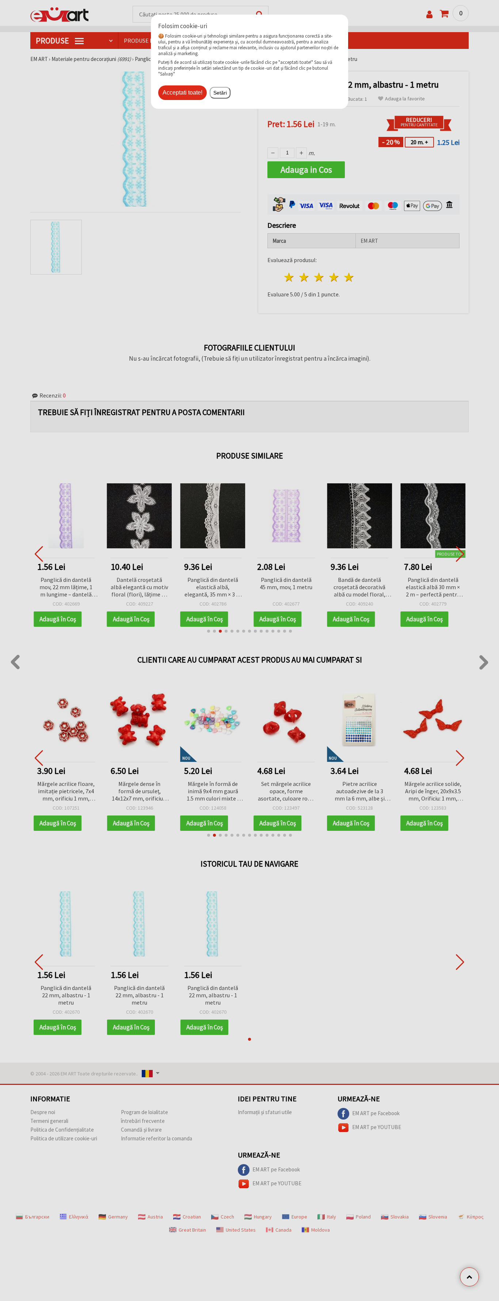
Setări (220, 93)
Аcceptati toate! (182, 92)
